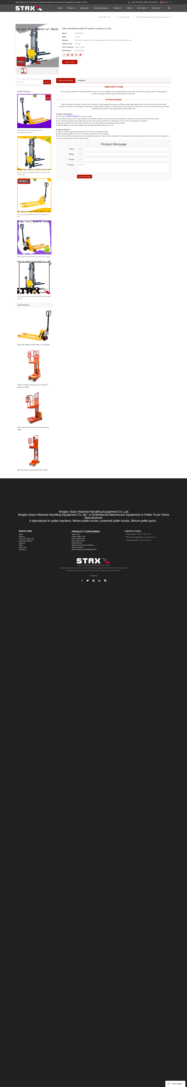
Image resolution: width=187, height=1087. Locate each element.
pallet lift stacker (72, 116)
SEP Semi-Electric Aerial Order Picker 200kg (32, 470)
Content (70, 165)
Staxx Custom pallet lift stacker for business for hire (33, 215)
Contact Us (156, 8)
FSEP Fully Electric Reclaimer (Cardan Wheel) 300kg (33, 429)
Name (71, 149)
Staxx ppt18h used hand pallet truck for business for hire (34, 298)
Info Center (141, 8)
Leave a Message (84, 176)
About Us (117, 8)
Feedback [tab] (81, 80)
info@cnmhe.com (153, 2)
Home (60, 8)
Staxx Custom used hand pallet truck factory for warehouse (33, 173)
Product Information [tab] (65, 80)
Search (47, 82)
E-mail (71, 159)
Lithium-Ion (84, 8)
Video (129, 8)
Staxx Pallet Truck (104, 17)
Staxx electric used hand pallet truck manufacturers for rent (29, 131)
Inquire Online (70, 62)
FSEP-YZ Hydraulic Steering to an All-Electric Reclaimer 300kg (32, 386)
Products (70, 8)
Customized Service (101, 8)
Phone (71, 154)
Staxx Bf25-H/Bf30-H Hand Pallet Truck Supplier (33, 345)
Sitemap (94, 575)
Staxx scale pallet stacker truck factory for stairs (33, 256)
